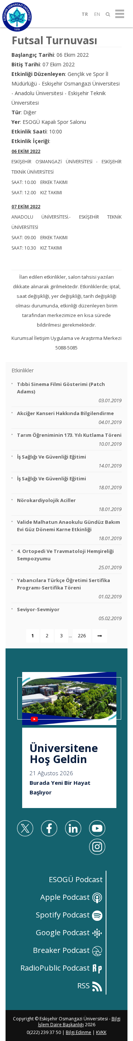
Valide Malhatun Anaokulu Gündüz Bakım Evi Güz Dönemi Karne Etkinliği (69, 530)
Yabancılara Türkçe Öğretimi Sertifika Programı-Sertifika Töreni (69, 588)
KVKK (101, 1032)
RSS (84, 985)
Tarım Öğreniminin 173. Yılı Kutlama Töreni (69, 439)
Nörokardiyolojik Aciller (69, 504)
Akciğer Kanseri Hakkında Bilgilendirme (69, 417)
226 (82, 636)
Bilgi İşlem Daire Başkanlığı (79, 1022)
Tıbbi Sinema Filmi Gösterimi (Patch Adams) (69, 392)
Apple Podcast (66, 897)
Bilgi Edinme (78, 1032)
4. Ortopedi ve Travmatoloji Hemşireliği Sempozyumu (69, 559)
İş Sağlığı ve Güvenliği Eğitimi (69, 461)
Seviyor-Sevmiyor (69, 614)
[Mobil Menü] (119, 14)
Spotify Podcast (64, 915)
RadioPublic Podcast (56, 968)
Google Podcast (64, 932)
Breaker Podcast (62, 950)
